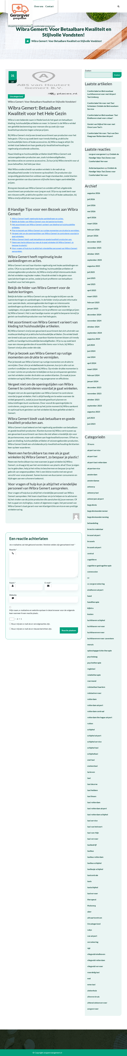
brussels (91, 541)
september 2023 (94, 405)
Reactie (13, 549)
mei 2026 (91, 211)
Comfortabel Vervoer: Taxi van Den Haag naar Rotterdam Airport (103, 134)
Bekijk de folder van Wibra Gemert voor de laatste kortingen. (37, 221)
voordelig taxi (93, 972)
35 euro (90, 444)
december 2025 (94, 241)
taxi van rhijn (93, 832)
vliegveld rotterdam (96, 960)
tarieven (91, 772)
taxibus (90, 851)
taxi (89, 778)
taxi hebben (92, 790)
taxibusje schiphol (95, 869)
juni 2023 (91, 424)
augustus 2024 (93, 339)
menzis (90, 644)
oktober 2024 (93, 326)
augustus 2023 (93, 411)
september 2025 (94, 260)
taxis (89, 881)
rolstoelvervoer (94, 693)
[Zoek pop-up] (118, 6)
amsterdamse (93, 480)
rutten (90, 723)
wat (89, 978)
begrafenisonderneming (98, 517)
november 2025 (94, 248)
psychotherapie (94, 663)
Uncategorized (16, 96)
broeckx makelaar (95, 529)
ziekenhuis (92, 990)
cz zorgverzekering (96, 584)
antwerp (91, 486)
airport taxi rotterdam (97, 462)
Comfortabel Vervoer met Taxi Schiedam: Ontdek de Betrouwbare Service (102, 106)
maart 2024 (92, 369)
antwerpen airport (95, 499)
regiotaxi (91, 669)
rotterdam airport (95, 705)
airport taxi (92, 456)
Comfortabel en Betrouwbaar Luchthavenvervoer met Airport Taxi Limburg (101, 94)
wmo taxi (91, 984)
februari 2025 (93, 302)
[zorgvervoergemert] (76, 516)
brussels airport (94, 547)
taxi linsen (91, 796)
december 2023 (94, 387)
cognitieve (92, 559)
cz (88, 578)
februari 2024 (93, 375)
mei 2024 (91, 357)
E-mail (48, 582)
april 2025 (91, 290)
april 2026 (91, 217)
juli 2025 (91, 272)
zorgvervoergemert (98, 154)
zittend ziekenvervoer (97, 1002)
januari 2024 (92, 381)
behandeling (92, 523)
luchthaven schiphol (96, 620)
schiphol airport (94, 735)
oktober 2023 (93, 399)
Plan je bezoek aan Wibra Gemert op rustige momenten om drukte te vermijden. (45, 230)
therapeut (91, 899)
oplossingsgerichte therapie (99, 650)
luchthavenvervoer (96, 632)
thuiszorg (91, 905)
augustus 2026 (93, 193)
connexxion (92, 571)
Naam (12, 582)
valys (89, 930)
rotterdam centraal (95, 711)
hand (89, 596)
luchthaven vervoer (96, 626)
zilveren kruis (93, 996)
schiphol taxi (92, 747)
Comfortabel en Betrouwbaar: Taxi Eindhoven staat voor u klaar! (102, 116)
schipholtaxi (92, 754)
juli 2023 (91, 418)
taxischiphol (92, 887)
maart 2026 (92, 223)
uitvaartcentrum (94, 917)
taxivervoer (92, 893)
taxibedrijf (92, 845)
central (90, 553)
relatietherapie (94, 675)
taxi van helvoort (94, 826)
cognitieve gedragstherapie (99, 565)
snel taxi (91, 760)
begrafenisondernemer (97, 511)
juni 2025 (91, 278)
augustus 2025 (93, 266)
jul (12, 78)
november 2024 (94, 320)
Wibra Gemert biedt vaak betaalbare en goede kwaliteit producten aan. (42, 239)
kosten (90, 614)
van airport (92, 936)
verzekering (92, 942)
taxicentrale (92, 875)
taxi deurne (92, 784)
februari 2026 (93, 229)
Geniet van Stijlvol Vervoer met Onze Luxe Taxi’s (101, 125)
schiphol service (94, 741)
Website (12, 595)
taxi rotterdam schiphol (97, 814)
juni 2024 (91, 351)
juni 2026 (91, 205)
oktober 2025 (93, 254)
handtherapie (93, 602)
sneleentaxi (92, 766)
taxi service (92, 820)
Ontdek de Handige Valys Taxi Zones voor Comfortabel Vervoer (104, 157)
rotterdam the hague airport (99, 717)
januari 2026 (92, 235)
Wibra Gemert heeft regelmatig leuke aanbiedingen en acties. (38, 218)
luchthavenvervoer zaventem (100, 638)
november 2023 (94, 393)
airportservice (93, 468)
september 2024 (94, 333)
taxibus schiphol (94, 863)
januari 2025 (92, 308)
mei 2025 (91, 284)
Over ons (38, 6)
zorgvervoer (93, 1009)
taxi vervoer (92, 839)
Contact (49, 6)
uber (89, 911)
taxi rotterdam (93, 802)
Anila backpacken (96, 168)
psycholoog (92, 656)
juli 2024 (91, 345)
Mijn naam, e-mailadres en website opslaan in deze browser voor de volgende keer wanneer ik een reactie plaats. (42, 611)
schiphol (91, 729)
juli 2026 (91, 199)
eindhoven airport (95, 590)
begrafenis (92, 505)
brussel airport (93, 535)
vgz (88, 948)
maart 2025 (92, 296)
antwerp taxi (93, 493)
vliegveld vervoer (95, 966)
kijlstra (90, 608)
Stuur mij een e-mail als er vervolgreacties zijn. (30, 624)
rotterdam (91, 699)
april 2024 (91, 363)
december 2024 (94, 314)
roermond (91, 681)
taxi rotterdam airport (97, 808)
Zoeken (88, 70)
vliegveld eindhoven (96, 954)
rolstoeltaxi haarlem (96, 687)
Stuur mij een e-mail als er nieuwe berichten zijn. (31, 629)
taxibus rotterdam (95, 857)
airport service (93, 450)
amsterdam (92, 474)
